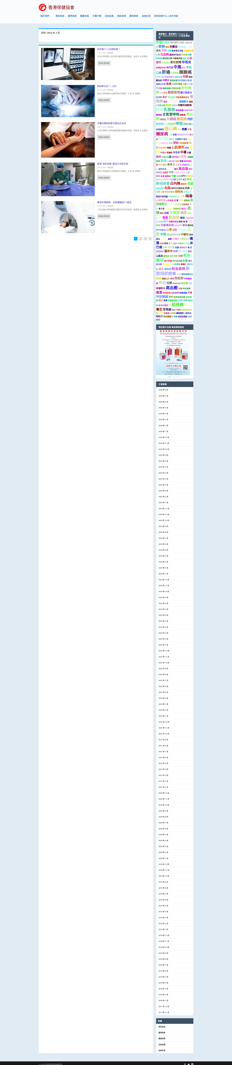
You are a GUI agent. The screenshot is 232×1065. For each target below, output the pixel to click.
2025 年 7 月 (163, 467)
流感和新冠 (173, 221)
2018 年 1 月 (163, 1000)
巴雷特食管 (176, 88)
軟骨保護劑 (163, 305)
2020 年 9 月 (163, 811)
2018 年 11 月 (164, 941)
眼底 (161, 313)
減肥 (190, 221)
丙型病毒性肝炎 (182, 97)
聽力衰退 (185, 92)
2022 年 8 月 (163, 674)
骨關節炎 (160, 288)
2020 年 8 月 (163, 817)
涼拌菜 (179, 179)
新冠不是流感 (162, 196)
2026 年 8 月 (163, 390)
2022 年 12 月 (164, 651)
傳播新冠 (186, 164)
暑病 (167, 47)
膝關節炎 (183, 101)
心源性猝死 (184, 239)
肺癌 (175, 251)
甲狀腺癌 (162, 296)
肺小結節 (182, 251)
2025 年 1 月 (163, 502)
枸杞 (171, 296)
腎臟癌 (169, 152)
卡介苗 (171, 247)
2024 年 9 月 (163, 526)
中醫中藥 (97, 16)
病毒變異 (160, 129)
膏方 (170, 243)
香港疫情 (167, 292)
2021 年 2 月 (163, 781)
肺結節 (179, 278)
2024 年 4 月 (163, 556)
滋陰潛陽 (160, 188)
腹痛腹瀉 (187, 191)
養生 (159, 309)
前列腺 (163, 138)
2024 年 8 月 (163, 532)
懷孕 (176, 169)
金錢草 (170, 168)
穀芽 (181, 221)
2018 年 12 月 (164, 935)
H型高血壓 (160, 105)
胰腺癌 (185, 72)
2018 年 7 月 (163, 965)
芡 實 (176, 200)
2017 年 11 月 (164, 1012)
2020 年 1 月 (163, 858)
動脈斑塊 (174, 92)
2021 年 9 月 (163, 739)
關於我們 (44, 16)
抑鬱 (178, 176)
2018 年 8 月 (163, 959)
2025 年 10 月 (164, 449)
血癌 (175, 243)
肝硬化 (160, 42)
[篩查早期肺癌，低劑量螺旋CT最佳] (68, 217)
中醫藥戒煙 (177, 58)
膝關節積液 (173, 300)
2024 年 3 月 (163, 562)
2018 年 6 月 (163, 971)
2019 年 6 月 (163, 900)
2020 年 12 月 (164, 793)
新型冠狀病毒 (173, 271)
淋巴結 (169, 67)
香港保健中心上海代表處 (166, 16)
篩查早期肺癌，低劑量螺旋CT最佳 (114, 202)
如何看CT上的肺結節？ (108, 49)
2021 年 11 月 (164, 728)
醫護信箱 (84, 16)
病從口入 (166, 278)
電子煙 (161, 208)
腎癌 (163, 161)
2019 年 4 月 (163, 911)
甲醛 (163, 234)
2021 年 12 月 (164, 722)
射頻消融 (183, 292)
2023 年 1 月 (163, 645)
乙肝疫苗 (175, 73)
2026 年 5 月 (163, 408)
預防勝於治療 (177, 42)
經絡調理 (178, 225)
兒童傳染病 (167, 225)
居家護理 (163, 147)
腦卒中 (168, 251)
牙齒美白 (181, 243)
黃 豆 (190, 247)
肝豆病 (178, 204)
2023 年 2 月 (163, 639)
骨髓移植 (177, 208)
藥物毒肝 (180, 313)
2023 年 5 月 (163, 621)
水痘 (185, 260)
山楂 (185, 84)
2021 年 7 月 (163, 751)
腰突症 (190, 225)
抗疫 (187, 188)
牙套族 (166, 313)
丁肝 (170, 134)
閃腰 (160, 88)
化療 (188, 172)
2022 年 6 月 (163, 686)
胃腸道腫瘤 (169, 191)
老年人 (171, 164)
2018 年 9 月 (163, 953)
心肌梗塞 (176, 264)
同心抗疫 (169, 208)
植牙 (185, 139)
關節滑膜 (167, 88)
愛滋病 (174, 217)
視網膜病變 (182, 230)
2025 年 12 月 (164, 437)
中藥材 (185, 234)
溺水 (161, 269)
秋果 (176, 316)
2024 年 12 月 (164, 508)
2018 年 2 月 (163, 994)
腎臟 (181, 161)
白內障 (175, 183)
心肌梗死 (178, 147)
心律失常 (160, 200)
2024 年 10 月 (164, 520)
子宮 (190, 129)
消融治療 (178, 77)
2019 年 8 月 (163, 888)
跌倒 (162, 46)
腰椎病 (171, 204)
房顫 (180, 300)
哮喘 (179, 123)
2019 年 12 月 (164, 864)
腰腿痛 (187, 200)
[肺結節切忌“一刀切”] (68, 101)
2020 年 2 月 (163, 852)
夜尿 (172, 278)
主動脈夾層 (188, 50)
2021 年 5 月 (163, 763)
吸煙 (177, 161)
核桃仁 (184, 264)
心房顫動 (170, 200)
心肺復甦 (170, 123)
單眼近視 (188, 305)
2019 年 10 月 (164, 876)
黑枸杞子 (183, 247)
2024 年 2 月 (163, 568)
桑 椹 (185, 221)
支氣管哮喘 (170, 114)
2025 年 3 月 (163, 491)
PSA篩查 (163, 92)
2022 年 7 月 (163, 680)
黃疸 (190, 251)
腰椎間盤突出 (187, 274)
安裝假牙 (160, 251)
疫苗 (159, 292)
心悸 (158, 54)
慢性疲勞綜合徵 (173, 234)
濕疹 (183, 212)
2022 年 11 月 (164, 657)
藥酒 (184, 225)
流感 (190, 183)
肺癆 (187, 243)
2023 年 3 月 (163, 633)
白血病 (164, 54)
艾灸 (190, 283)
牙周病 (174, 212)
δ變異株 (187, 313)
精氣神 (184, 184)
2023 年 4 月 (163, 627)
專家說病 (60, 16)
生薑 (189, 152)
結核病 (178, 304)
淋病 (174, 309)
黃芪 (185, 179)
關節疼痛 (162, 169)
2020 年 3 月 (163, 846)
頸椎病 (179, 191)
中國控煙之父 (174, 196)
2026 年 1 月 (163, 431)
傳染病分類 (167, 58)
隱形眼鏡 (174, 256)
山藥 (162, 191)
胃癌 (165, 218)
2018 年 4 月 (163, 983)
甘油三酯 (160, 77)
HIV (158, 176)
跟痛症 (174, 105)
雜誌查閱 (121, 16)
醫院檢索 (134, 16)
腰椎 (182, 217)
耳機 (180, 255)
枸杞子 (159, 316)
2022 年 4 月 (163, 698)
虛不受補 (168, 261)
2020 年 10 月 (164, 805)
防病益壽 (109, 16)
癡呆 (165, 221)
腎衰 (166, 243)
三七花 (178, 164)
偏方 (165, 164)
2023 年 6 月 (163, 615)
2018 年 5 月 (163, 977)
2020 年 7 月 (163, 822)
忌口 (161, 300)
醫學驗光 (176, 157)
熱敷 (184, 129)
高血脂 (183, 168)
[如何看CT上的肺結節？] (68, 64)
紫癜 (168, 105)
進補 (160, 164)
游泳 (181, 200)
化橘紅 (175, 238)
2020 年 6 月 (163, 829)
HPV (183, 176)
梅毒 (189, 195)
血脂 (167, 188)
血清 (162, 176)
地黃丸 (179, 309)
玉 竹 (179, 274)
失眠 (185, 76)
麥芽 (179, 129)
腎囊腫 (175, 84)
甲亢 (189, 179)
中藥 (173, 176)
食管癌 (176, 152)
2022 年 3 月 (163, 704)
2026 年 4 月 (163, 413)
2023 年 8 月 (163, 603)
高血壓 (172, 287)
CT (170, 305)
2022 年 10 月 (164, 662)
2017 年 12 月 (164, 1006)
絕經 (187, 147)
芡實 (190, 292)
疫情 (162, 243)
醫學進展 (72, 16)
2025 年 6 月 (163, 473)
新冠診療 (174, 80)
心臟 (169, 156)
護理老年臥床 (175, 54)
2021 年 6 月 (163, 757)
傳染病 (163, 119)
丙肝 (190, 119)
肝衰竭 (184, 54)
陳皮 (162, 213)
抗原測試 (166, 62)
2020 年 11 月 (164, 799)
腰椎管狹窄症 (183, 134)
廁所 (185, 58)
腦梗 (158, 278)
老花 (158, 50)
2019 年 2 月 (163, 923)
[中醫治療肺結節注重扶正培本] (68, 140)
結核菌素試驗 (179, 297)
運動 (183, 156)
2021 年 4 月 (163, 769)
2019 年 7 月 (163, 894)
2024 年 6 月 (163, 544)
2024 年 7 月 (163, 538)
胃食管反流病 (177, 50)
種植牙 (172, 139)
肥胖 (188, 176)
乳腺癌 (169, 109)
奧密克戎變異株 (178, 188)
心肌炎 (159, 255)
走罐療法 (179, 139)
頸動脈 (183, 115)
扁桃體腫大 (168, 316)
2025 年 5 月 (163, 479)
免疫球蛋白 (169, 77)
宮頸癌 (163, 238)
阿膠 (177, 247)
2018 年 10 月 (164, 947)
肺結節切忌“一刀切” (107, 86)
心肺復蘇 (173, 101)
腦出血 (159, 218)
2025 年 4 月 (163, 485)
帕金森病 (178, 268)
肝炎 (159, 109)
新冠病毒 (163, 183)
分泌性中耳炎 (179, 172)
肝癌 (166, 72)
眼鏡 (169, 147)
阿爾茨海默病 (185, 105)
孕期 (164, 50)
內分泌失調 (177, 261)
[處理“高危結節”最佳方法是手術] (68, 179)
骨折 (164, 97)
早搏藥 (173, 313)
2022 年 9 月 (163, 668)
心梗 (169, 229)
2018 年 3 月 (163, 989)
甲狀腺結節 (184, 143)
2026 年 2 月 (163, 425)
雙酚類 (167, 269)
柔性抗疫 (182, 47)
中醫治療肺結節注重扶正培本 (111, 123)
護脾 (191, 101)
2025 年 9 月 (163, 455)
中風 (177, 66)
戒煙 (174, 229)
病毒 (175, 134)
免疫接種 (186, 288)
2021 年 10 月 (164, 734)
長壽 (169, 50)
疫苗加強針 (183, 316)
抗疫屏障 (175, 292)
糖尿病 (182, 119)
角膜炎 (163, 152)
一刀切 (189, 47)
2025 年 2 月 (163, 496)
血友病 (184, 283)
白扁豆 (165, 172)
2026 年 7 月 (163, 396)
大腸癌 (171, 119)
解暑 (165, 300)
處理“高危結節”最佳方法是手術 (112, 163)
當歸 (170, 239)
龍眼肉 (166, 256)
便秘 (165, 101)
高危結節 (171, 97)
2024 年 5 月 (163, 550)
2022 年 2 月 (163, 710)
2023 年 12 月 (164, 579)
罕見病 (167, 309)
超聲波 (168, 176)
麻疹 (184, 67)
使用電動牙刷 (184, 80)
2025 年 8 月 (163, 461)
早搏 (171, 172)
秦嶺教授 (164, 143)
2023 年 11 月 (164, 585)
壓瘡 (180, 84)
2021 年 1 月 (163, 787)
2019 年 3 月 (163, 917)
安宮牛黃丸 (188, 124)
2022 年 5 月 (163, 692)
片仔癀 (173, 179)
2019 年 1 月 (163, 929)
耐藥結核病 (161, 67)
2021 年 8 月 (163, 745)
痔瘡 (189, 213)
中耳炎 (186, 62)
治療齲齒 (185, 204)
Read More (104, 63)
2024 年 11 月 (164, 514)
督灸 (167, 42)
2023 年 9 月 (163, 597)
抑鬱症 (174, 46)
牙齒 (180, 288)
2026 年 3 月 (163, 419)
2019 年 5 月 (163, 906)
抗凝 (164, 157)
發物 (158, 225)
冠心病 (170, 128)
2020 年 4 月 (163, 840)
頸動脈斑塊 (167, 264)
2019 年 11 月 (164, 870)
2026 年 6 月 (163, 402)
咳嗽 (166, 213)
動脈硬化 (160, 123)
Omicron (177, 283)
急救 (169, 83)
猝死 (158, 156)
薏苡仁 (184, 208)
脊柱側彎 (175, 62)
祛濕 (171, 143)
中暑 (183, 152)
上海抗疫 (171, 161)
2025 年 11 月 (164, 443)
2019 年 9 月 (163, 882)
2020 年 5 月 (163, 834)
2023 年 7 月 (163, 609)
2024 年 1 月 (163, 574)
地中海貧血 (161, 230)
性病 (160, 221)
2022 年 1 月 (163, 716)
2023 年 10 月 (164, 591)
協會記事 (146, 16)
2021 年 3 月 (163, 775)
